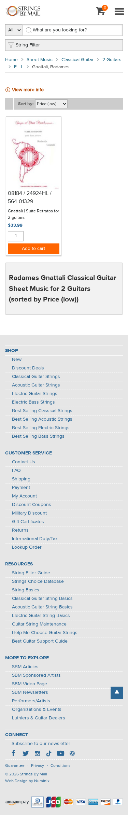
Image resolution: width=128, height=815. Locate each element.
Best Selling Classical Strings (42, 410)
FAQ (16, 470)
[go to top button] (117, 693)
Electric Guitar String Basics (41, 615)
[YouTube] (60, 754)
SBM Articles (25, 666)
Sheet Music (40, 59)
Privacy (37, 766)
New (17, 359)
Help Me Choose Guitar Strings (44, 632)
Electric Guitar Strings (34, 393)
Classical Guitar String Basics (42, 598)
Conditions (61, 766)
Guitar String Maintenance (39, 624)
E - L (18, 67)
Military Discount (29, 513)
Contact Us (23, 462)
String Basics (25, 590)
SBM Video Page (29, 683)
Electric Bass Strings (33, 402)
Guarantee (15, 766)
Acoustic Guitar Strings (36, 385)
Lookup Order (27, 547)
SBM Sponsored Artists (36, 675)
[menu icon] (119, 11)
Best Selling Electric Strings (41, 427)
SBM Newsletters (30, 692)
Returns (20, 530)
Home (11, 59)
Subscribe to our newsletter (41, 743)
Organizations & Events (36, 709)
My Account (24, 496)
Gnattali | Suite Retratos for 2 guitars (33, 214)
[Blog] (72, 754)
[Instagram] (37, 754)
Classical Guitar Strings (36, 376)
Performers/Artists (31, 701)
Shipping (21, 479)
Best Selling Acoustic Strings (42, 419)
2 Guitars (112, 59)
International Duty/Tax (35, 538)
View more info (28, 89)
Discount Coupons (31, 504)
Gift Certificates (28, 521)
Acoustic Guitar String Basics (42, 607)
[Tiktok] (49, 754)
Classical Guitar (77, 59)
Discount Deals (28, 368)
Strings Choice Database (38, 581)
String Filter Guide (31, 573)
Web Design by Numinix (27, 781)
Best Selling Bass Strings (38, 436)
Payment (21, 487)
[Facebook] (14, 754)
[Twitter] (25, 754)
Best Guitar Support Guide (40, 641)
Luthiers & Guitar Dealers (38, 718)
